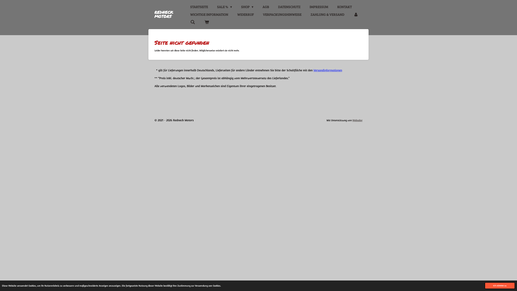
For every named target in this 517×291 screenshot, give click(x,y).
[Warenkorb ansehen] (206, 22)
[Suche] (192, 22)
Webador (357, 120)
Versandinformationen (327, 70)
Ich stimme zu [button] (499, 285)
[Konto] (355, 14)
